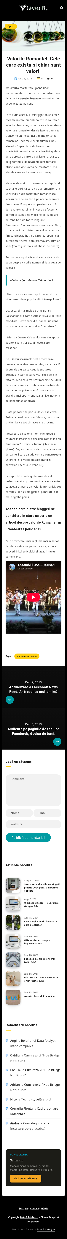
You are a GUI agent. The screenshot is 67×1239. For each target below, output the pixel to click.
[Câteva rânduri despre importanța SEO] (13, 941)
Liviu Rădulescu (29, 1217)
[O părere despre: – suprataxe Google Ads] (13, 903)
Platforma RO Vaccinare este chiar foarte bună (41, 979)
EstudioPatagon (46, 1229)
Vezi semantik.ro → (26, 1178)
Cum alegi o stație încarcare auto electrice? (40, 923)
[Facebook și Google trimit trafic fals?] (13, 959)
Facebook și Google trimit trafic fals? (39, 960)
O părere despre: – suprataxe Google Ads (41, 904)
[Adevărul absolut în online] (13, 997)
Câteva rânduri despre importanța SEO (37, 942)
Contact (34, 1208)
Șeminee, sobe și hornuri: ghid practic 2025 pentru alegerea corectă (42, 887)
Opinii (10, 26)
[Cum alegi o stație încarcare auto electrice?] (13, 922)
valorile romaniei (27, 656)
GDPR (44, 1208)
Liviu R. (15, 1070)
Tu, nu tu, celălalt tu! (36, 1099)
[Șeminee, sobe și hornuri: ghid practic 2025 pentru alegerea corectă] (13, 885)
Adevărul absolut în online (39, 996)
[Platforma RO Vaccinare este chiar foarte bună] (13, 978)
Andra (14, 1123)
